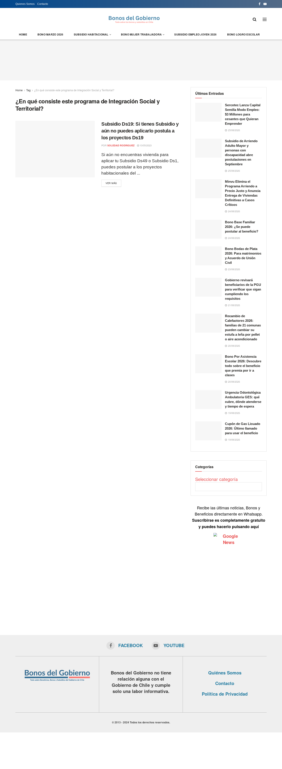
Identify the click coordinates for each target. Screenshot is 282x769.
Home (23, 34)
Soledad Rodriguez (121, 145)
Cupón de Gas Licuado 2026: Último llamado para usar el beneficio (242, 428)
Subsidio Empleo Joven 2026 (195, 34)
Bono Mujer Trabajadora (141, 34)
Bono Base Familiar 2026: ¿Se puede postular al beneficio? (241, 226)
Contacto (42, 4)
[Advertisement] (141, 59)
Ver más (111, 183)
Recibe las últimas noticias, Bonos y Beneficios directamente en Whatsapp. (228, 517)
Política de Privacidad (225, 694)
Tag (28, 90)
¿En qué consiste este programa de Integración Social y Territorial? (74, 90)
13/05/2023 (145, 145)
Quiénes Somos (224, 672)
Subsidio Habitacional (91, 34)
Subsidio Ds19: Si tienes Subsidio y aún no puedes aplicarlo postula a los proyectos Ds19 (140, 130)
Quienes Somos (25, 4)
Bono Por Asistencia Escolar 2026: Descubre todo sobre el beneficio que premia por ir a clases (243, 366)
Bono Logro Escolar (243, 34)
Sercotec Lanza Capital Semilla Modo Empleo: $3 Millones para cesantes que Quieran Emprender (242, 114)
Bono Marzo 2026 (50, 34)
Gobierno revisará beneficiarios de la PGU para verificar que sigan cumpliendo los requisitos (243, 289)
